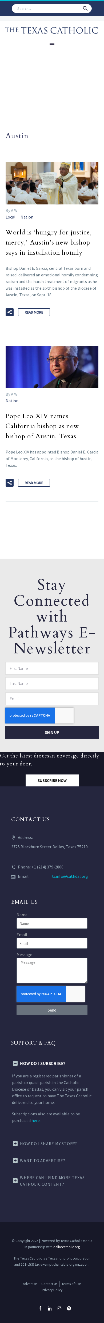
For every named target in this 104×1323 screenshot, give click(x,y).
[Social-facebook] (40, 1308)
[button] (85, 8)
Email (22, 934)
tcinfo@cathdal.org (70, 876)
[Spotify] (69, 1308)
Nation (27, 217)
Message (24, 954)
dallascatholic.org (66, 1247)
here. (36, 1120)
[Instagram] (59, 1308)
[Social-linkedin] (50, 1308)
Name (22, 914)
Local (10, 217)
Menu (52, 45)
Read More (34, 312)
